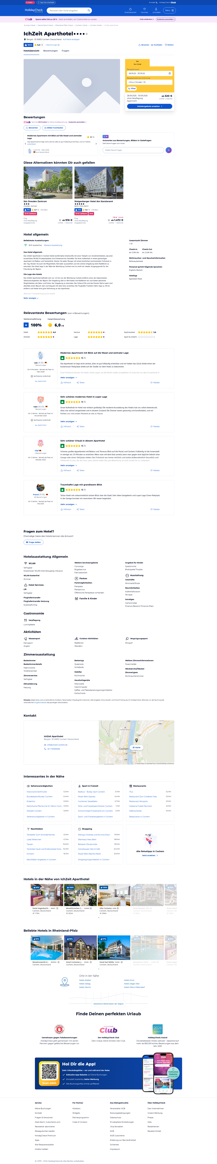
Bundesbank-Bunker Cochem (40, 796)
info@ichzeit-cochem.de (57, 745)
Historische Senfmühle (37, 792)
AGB (112, 1131)
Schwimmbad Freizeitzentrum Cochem (95, 811)
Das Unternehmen (156, 1108)
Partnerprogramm (80, 1117)
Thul (131, 792)
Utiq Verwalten (116, 1126)
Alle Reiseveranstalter (44, 1145)
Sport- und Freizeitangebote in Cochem (95, 817)
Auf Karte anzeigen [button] (71, 39)
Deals (29, 2)
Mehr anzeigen (30, 298)
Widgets (76, 1113)
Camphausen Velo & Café (89, 849)
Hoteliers (76, 1108)
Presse (150, 1117)
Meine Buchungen (43, 1108)
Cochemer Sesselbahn (87, 801)
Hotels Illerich (85, 987)
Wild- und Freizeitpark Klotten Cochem (95, 806)
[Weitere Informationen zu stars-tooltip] (86, 34)
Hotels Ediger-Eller (132, 983)
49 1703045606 (53, 749)
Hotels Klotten (85, 980)
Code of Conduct (79, 1122)
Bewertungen (50, 51)
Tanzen (30, 844)
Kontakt (152, 2)
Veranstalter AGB (117, 1108)
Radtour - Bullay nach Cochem (91, 792)
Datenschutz (115, 1117)
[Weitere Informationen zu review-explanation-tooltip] (58, 45)
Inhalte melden (41, 1149)
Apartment (42, 381)
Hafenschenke (135, 811)
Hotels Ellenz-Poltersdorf (134, 987)
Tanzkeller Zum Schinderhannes (41, 835)
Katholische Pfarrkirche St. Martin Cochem (45, 806)
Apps (37, 1140)
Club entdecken (146, 19)
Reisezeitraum (133, 69)
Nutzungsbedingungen (120, 1113)
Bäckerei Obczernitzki (87, 844)
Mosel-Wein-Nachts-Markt (89, 854)
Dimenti (30, 854)
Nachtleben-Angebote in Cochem (41, 859)
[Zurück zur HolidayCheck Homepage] (34, 10)
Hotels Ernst (129, 980)
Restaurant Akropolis (138, 801)
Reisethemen (153, 1126)
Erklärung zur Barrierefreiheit (123, 1140)
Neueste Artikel (154, 1131)
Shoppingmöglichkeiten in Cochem (93, 859)
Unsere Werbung (155, 1113)
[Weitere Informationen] (60, 220)
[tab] (137, 62)
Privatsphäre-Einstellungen (122, 1122)
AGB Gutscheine (117, 1136)
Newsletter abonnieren (45, 1126)
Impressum (115, 1149)
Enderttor (31, 801)
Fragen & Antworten (44, 1117)
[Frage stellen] (169, 150)
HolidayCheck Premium (45, 1136)
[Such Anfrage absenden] (89, 11)
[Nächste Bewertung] (96, 144)
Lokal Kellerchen (34, 839)
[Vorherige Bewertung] (25, 144)
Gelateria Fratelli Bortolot (140, 806)
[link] (130, 10)
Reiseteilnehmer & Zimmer (138, 78)
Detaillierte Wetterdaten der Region (109, 1004)
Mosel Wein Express (86, 796)
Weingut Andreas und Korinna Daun (94, 835)
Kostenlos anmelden (165, 19)
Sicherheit (114, 1145)
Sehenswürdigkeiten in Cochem (41, 817)
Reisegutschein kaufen (45, 1131)
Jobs (150, 1122)
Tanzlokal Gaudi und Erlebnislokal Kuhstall (45, 849)
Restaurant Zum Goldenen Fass (143, 796)
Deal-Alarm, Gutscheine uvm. (48, 1122)
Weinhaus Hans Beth (87, 839)
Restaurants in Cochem (139, 817)
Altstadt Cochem (34, 811)
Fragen (65, 51)
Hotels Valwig (84, 983)
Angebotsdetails (40, 702)
